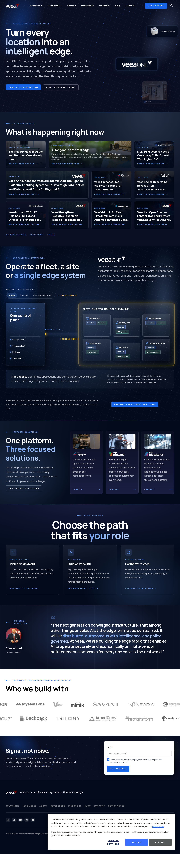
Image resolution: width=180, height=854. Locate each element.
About (70, 5)
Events (51, 234)
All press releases (16, 234)
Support (130, 5)
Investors (104, 5)
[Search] (171, 5)
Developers (87, 5)
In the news (36, 234)
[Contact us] (32, 820)
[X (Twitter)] (14, 820)
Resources (54, 5)
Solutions (35, 5)
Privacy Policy (158, 826)
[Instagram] (26, 820)
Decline (160, 842)
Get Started (116, 806)
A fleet (12, 295)
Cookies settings (113, 842)
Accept (136, 842)
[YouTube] (20, 820)
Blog (117, 5)
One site (24, 295)
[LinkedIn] (8, 820)
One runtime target (42, 295)
